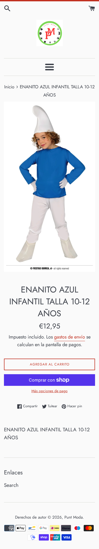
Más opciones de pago (49, 391)
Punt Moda (73, 517)
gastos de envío (69, 336)
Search (11, 485)
